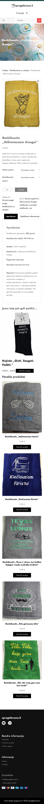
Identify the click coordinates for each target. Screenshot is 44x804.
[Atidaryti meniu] (4, 20)
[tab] (11, 216)
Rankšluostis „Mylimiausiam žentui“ (22, 436)
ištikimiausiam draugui (28, 201)
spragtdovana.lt (24, 5)
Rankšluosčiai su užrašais (19, 70)
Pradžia (5, 70)
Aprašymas (11, 216)
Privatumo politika (8, 743)
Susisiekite (5, 739)
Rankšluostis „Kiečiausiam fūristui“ (22, 499)
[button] (38, 81)
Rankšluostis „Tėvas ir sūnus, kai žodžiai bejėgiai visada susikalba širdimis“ (22, 563)
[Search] (39, 20)
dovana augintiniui (32, 198)
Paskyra (4, 761)
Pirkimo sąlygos (7, 746)
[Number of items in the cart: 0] (27, 13)
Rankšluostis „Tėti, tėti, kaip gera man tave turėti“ (22, 684)
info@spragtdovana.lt (10, 779)
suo (30, 208)
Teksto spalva (8, 169)
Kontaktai (5, 764)
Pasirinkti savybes (25, 371)
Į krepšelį (21, 190)
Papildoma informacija (29, 216)
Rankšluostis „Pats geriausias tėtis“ (22, 624)
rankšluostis (23, 205)
